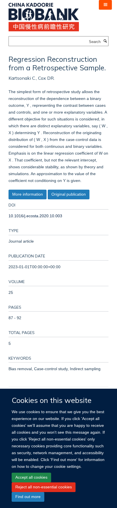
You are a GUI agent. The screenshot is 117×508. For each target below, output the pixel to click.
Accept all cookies (31, 477)
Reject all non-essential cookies (43, 487)
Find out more (28, 496)
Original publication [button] (68, 194)
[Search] (105, 41)
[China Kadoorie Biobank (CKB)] (44, 15)
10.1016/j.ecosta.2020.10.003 (35, 216)
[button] (105, 5)
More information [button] (27, 194)
